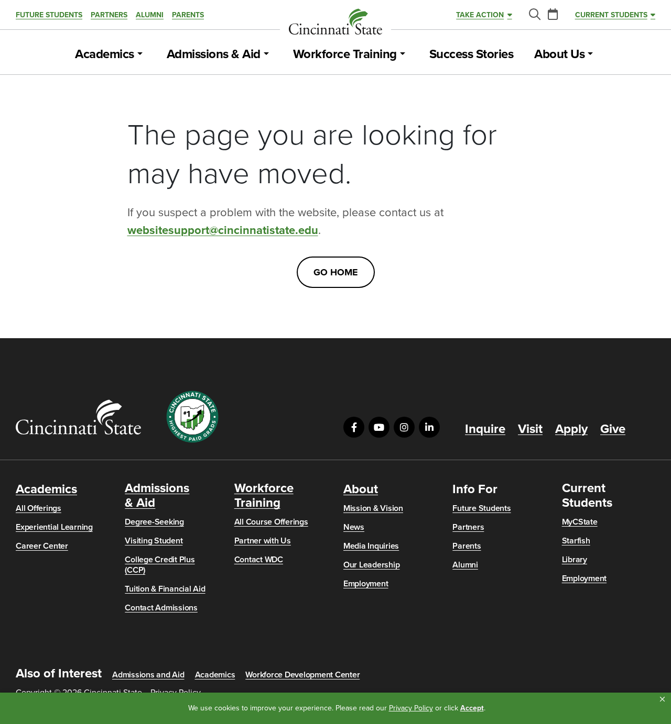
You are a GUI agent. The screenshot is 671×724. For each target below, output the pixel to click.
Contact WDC (258, 559)
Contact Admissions (161, 608)
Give (612, 429)
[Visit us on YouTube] (379, 427)
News (353, 527)
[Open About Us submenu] (590, 54)
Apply (571, 429)
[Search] (534, 15)
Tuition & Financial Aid (165, 589)
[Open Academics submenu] (140, 54)
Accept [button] (472, 708)
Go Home (335, 272)
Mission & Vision (373, 508)
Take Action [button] (480, 14)
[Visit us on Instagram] (404, 427)
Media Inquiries (371, 546)
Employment (365, 583)
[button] (662, 699)
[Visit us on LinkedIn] (429, 427)
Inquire (485, 429)
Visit (530, 429)
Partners (109, 14)
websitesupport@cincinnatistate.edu (222, 230)
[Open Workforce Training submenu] (402, 54)
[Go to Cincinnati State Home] (78, 417)
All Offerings (38, 508)
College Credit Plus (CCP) (159, 564)
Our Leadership (371, 565)
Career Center (42, 546)
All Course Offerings (271, 522)
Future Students (49, 14)
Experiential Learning (54, 527)
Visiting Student (153, 541)
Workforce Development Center (302, 675)
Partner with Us (262, 541)
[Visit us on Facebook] (353, 427)
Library (574, 559)
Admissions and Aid (148, 675)
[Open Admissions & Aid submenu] (266, 54)
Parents (188, 14)
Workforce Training (345, 54)
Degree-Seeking (154, 522)
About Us (559, 54)
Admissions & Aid (214, 54)
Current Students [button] (611, 14)
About (360, 489)
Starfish (576, 541)
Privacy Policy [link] (411, 708)
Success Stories (471, 54)
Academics (104, 54)
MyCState (580, 522)
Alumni (150, 14)
